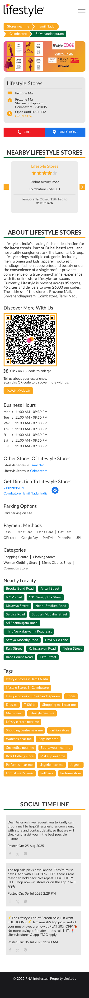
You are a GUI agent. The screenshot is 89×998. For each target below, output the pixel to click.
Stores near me (18, 26)
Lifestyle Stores (44, 166)
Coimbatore (18, 34)
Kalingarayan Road (42, 648)
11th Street (48, 657)
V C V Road (14, 597)
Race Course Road (19, 657)
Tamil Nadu (46, 26)
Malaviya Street (17, 606)
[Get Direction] (55, 493)
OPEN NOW (23, 116)
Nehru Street (72, 648)
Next (81, 187)
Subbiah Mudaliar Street (49, 614)
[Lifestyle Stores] (24, 10)
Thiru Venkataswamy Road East (29, 631)
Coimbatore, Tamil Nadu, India (25, 493)
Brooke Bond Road (20, 588)
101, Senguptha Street (45, 597)
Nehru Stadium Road (50, 606)
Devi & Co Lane (56, 640)
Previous (7, 187)
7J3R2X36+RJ (14, 488)
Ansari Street (50, 588)
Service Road (15, 614)
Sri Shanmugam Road (21, 623)
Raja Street (14, 648)
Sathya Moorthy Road (22, 640)
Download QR (18, 391)
